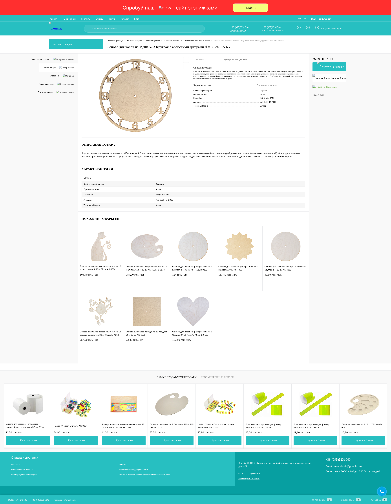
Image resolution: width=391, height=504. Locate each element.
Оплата (122, 464)
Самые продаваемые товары (177, 377)
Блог (136, 19)
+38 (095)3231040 (239, 27)
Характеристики (46, 84)
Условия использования (22, 470)
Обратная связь (17, 500)
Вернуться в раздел (40, 59)
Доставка (15, 464)
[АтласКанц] (65, 29)
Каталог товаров (62, 44)
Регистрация (325, 18)
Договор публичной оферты (24, 475)
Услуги (112, 19)
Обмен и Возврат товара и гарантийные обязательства (144, 475)
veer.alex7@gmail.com (348, 466)
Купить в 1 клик (338, 78)
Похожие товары (45, 92)
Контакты (85, 19)
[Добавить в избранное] (186, 60)
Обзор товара (49, 67)
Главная (53, 19)
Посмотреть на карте (248, 478)
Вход (313, 18)
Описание (54, 76)
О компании (70, 19)
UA (304, 18)
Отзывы (99, 19)
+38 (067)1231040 (271, 27)
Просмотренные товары (217, 377)
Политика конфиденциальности (133, 470)
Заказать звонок (238, 30)
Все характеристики (267, 85)
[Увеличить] (135, 95)
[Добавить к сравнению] (186, 66)
